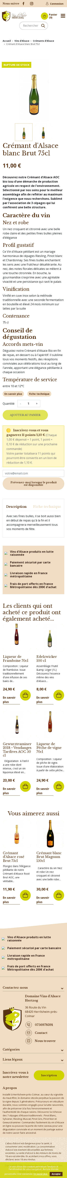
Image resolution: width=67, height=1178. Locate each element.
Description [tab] (16, 507)
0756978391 (44, 1025)
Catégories (11, 1049)
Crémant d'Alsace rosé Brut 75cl (13, 857)
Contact (41, 1033)
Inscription (49, 1075)
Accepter (56, 1174)
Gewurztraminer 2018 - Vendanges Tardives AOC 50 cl (17, 750)
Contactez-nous (15, 987)
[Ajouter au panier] (25, 695)
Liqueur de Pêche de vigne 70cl (49, 748)
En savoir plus (13, 394)
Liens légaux (13, 1059)
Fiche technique (39, 394)
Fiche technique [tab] (47, 507)
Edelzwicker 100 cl (46, 659)
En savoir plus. (41, 1174)
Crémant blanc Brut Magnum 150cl (49, 857)
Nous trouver (45, 1041)
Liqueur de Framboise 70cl (15, 659)
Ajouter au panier (25, 415)
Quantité (8, 404)
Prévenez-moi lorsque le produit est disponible (34, 484)
